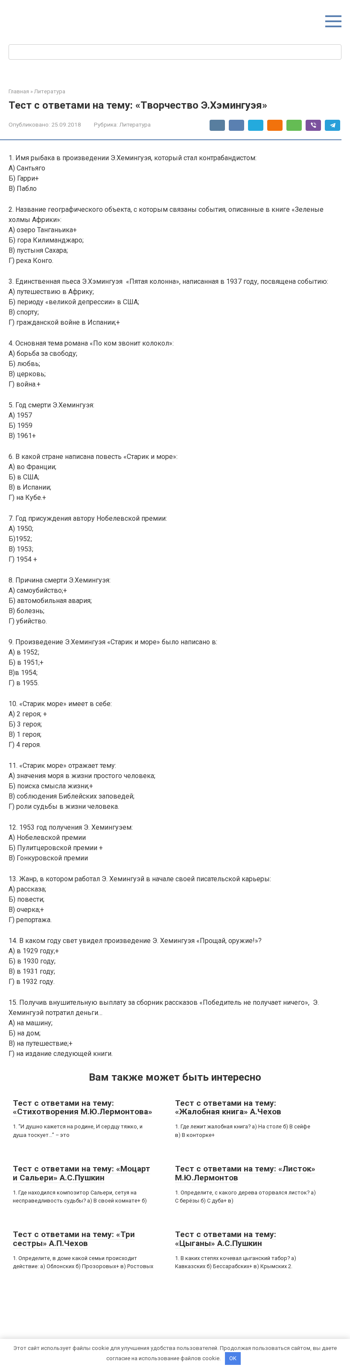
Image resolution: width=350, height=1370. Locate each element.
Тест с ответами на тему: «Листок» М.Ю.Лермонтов (245, 1173)
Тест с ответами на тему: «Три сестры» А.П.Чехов (74, 1238)
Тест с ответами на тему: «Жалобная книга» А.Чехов (228, 1107)
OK (232, 1358)
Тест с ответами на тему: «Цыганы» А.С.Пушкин (225, 1238)
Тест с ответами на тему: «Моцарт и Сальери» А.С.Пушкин (81, 1173)
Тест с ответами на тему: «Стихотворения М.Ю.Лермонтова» (82, 1107)
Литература (135, 124)
